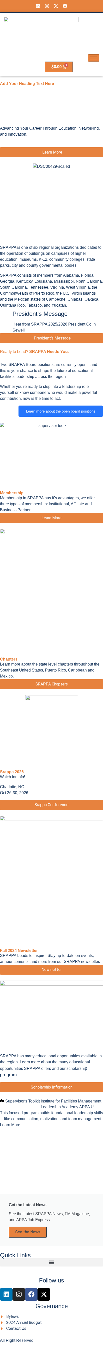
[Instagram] (47, 6)
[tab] (20, 1101)
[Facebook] (65, 6)
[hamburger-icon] (93, 58)
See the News (27, 1232)
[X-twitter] (56, 6)
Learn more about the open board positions (61, 411)
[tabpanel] (51, 1119)
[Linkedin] (38, 6)
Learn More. (10, 1125)
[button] (51, 1262)
